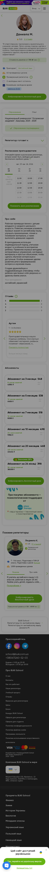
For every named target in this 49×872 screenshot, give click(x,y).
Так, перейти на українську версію (24, 862)
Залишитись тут (24, 868)
